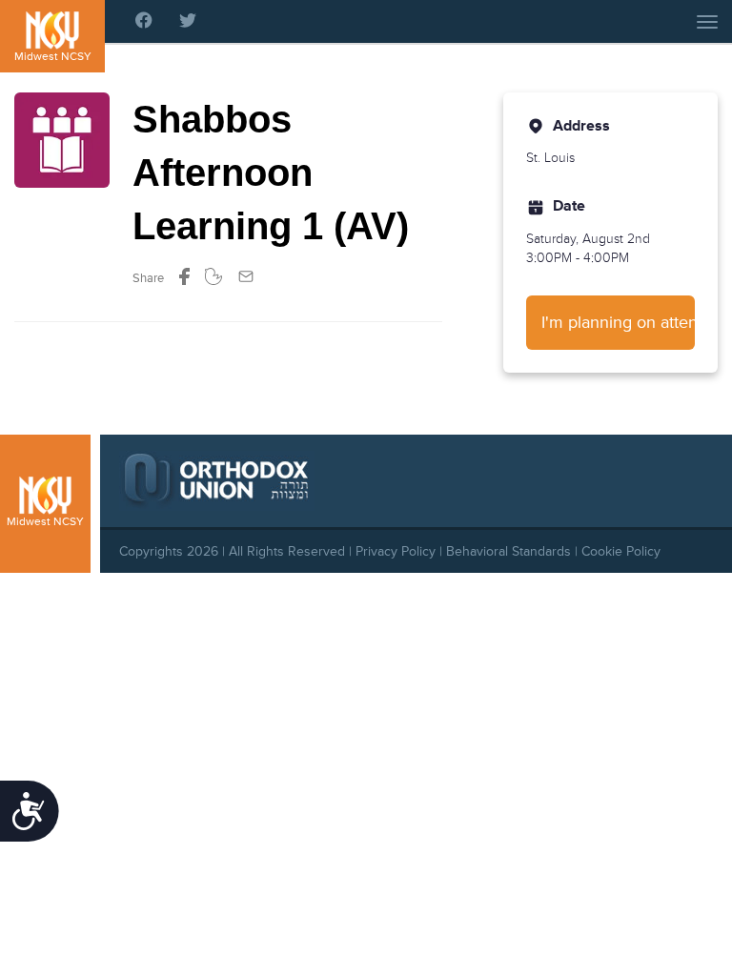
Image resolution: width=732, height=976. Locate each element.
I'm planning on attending (618, 322)
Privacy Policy (396, 551)
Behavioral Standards (508, 551)
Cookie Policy (621, 551)
